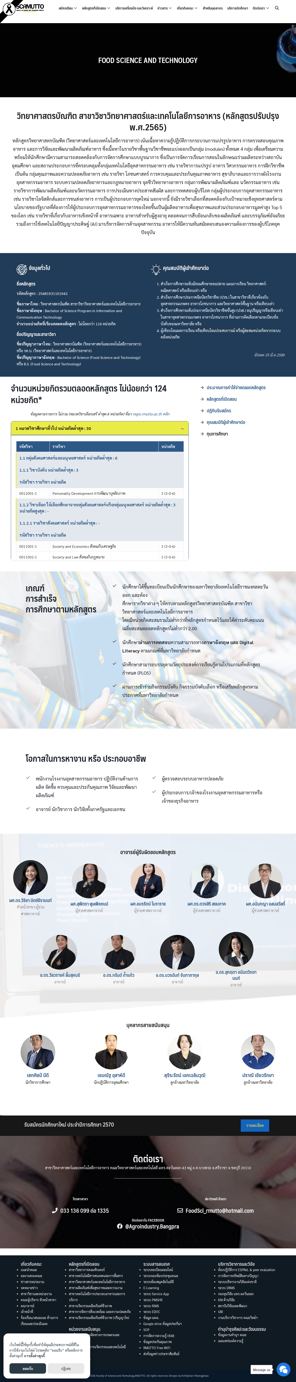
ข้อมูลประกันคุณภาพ (157, 1342)
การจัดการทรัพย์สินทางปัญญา (238, 1276)
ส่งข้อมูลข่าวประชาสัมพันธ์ (161, 1354)
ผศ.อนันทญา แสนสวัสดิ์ (265, 904)
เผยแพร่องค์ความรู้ (230, 1341)
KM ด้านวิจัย (226, 1300)
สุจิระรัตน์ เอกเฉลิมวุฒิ (184, 1075)
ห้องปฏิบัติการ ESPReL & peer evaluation (246, 1270)
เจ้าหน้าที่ (27, 1312)
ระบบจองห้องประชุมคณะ (160, 1276)
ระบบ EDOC (151, 1312)
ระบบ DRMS (226, 1288)
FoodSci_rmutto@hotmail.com (220, 1210)
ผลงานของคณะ (31, 1276)
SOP (146, 1330)
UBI (220, 1312)
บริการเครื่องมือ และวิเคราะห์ (134, 8)
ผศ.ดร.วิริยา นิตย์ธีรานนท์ (30, 900)
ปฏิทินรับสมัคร (219, 410)
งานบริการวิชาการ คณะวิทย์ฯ (238, 1318)
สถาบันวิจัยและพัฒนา (232, 1306)
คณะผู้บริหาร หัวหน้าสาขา (38, 1300)
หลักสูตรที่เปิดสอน (94, 8)
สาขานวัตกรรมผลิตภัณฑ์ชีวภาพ (90, 1306)
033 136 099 (74, 1210)
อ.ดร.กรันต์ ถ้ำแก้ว (118, 975)
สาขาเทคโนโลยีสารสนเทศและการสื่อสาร (96, 1276)
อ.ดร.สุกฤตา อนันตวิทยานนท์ (236, 975)
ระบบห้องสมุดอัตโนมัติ (158, 1282)
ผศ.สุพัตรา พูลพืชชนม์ (89, 904)
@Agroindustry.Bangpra (152, 1226)
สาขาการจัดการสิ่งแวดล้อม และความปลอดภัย (100, 1312)
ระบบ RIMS (151, 1306)
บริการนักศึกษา (237, 8)
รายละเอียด (255, 1125)
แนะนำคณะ (29, 1270)
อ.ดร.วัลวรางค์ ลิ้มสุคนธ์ (60, 975)
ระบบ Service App (156, 1294)
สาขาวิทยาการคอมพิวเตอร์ (87, 1270)
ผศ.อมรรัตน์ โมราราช (148, 904)
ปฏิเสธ (66, 1368)
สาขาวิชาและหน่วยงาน (36, 1294)
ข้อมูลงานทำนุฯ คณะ (232, 1335)
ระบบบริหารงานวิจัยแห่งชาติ (237, 1282)
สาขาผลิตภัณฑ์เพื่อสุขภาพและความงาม (96, 1288)
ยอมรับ (28, 1368)
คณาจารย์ (27, 1306)
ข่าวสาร (162, 8)
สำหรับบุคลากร (213, 8)
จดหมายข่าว (29, 1288)
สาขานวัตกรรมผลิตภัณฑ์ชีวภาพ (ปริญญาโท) (99, 1318)
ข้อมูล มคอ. (151, 1318)
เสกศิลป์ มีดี (38, 1075)
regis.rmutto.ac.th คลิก (151, 413)
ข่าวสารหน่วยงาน (32, 1282)
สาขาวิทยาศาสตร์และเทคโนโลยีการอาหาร (97, 1282)
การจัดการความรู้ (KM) (158, 1336)
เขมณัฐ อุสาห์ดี (111, 1075)
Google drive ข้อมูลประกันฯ (162, 1324)
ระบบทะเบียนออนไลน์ (158, 1270)
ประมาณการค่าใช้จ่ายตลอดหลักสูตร (236, 387)
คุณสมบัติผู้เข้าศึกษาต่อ (226, 422)
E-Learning (151, 1288)
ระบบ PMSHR (152, 1300)
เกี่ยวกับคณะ (185, 8)
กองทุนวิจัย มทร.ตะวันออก (236, 1294)
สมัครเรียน (66, 8)
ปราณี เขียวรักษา (258, 1075)
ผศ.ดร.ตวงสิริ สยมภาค (207, 904)
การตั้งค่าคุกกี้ (34, 1356)
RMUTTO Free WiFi (156, 1348)
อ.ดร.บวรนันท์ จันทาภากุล (177, 975)
